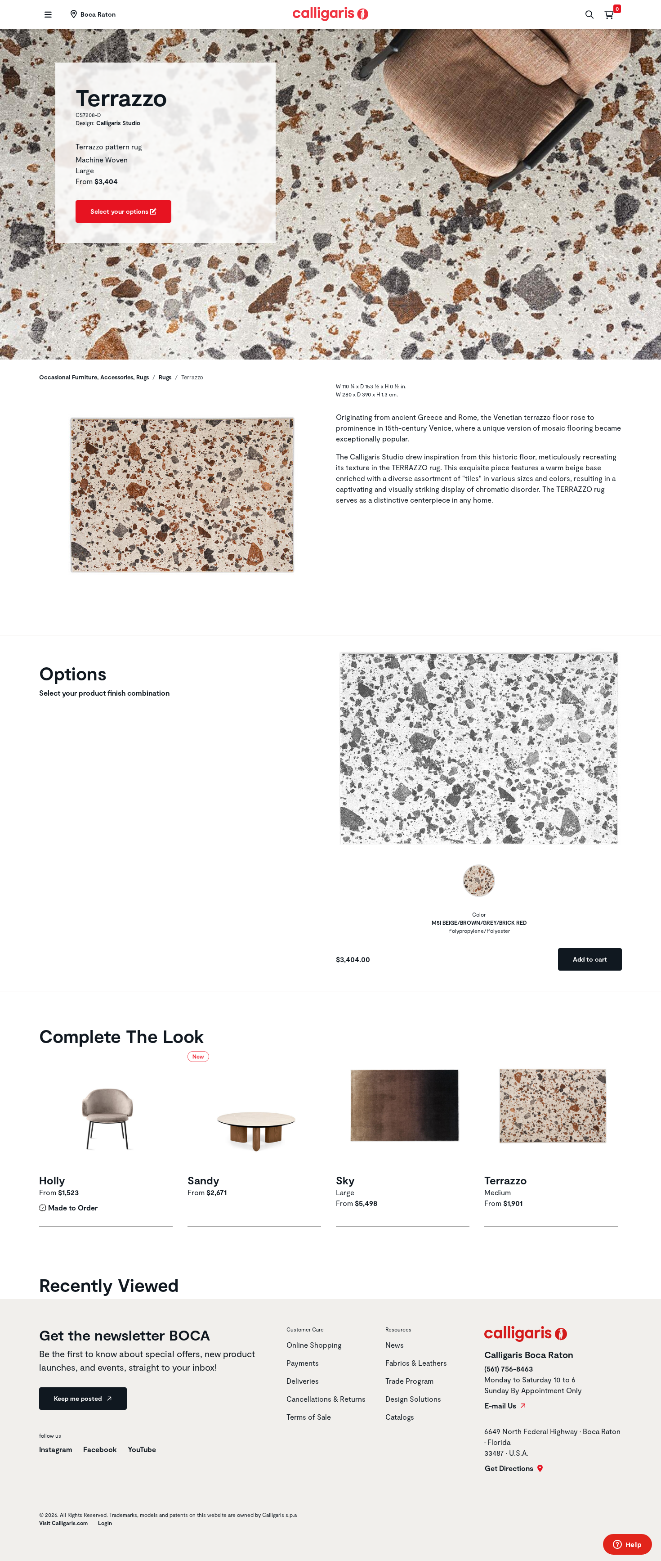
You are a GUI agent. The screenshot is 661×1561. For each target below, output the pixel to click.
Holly (52, 1180)
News (394, 1345)
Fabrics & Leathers (416, 1363)
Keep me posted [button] (78, 1398)
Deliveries (302, 1381)
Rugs (165, 377)
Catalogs (399, 1417)
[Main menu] (47, 14)
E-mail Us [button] (501, 1406)
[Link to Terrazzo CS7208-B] (553, 1111)
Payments (302, 1363)
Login (105, 1523)
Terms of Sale (308, 1417)
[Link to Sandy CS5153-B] (256, 1111)
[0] (608, 14)
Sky (345, 1180)
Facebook (100, 1449)
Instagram (55, 1449)
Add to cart (590, 959)
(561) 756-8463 (508, 1368)
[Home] (331, 13)
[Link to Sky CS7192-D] (404, 1111)
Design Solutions (413, 1399)
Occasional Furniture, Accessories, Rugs (94, 377)
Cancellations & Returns (326, 1399)
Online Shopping (314, 1345)
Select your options (120, 211)
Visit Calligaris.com (63, 1523)
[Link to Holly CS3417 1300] (108, 1111)
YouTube (142, 1449)
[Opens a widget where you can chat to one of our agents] (627, 1545)
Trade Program (409, 1381)
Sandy (203, 1180)
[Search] (588, 14)
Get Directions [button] (510, 1468)
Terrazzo (505, 1180)
